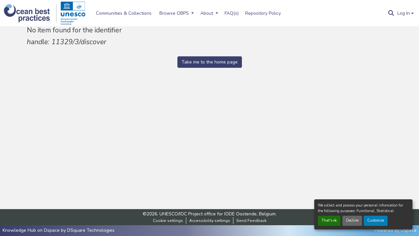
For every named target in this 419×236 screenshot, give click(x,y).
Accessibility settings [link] (209, 220)
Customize (375, 220)
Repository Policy (263, 13)
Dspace (408, 230)
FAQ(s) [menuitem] (232, 13)
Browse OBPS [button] (174, 13)
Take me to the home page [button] (210, 62)
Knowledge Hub (20, 230)
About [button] (206, 13)
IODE (229, 214)
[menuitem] (176, 13)
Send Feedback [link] (251, 220)
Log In (403, 13)
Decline (352, 220)
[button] (30, 13)
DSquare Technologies (91, 230)
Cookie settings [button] (168, 220)
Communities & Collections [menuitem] (124, 13)
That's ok (329, 220)
